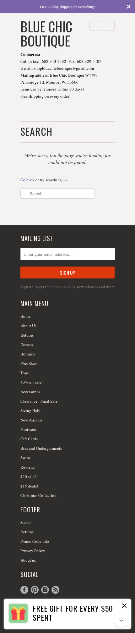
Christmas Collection (38, 495)
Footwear (28, 429)
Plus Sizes (28, 363)
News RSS (55, 590)
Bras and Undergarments (41, 448)
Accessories (30, 391)
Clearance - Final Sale (38, 401)
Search (26, 522)
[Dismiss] (123, 606)
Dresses (26, 344)
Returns (27, 335)
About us (28, 560)
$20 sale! (28, 476)
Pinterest (35, 590)
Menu (95, 25)
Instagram (45, 590)
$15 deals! (29, 486)
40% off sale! (31, 382)
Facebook (24, 590)
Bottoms (27, 354)
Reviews (27, 467)
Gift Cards (29, 439)
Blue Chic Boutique (46, 33)
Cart (109, 25)
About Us (28, 325)
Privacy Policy (32, 550)
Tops (24, 373)
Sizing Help (30, 410)
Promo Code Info (34, 541)
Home (25, 316)
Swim (25, 457)
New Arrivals (31, 420)
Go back (27, 180)
